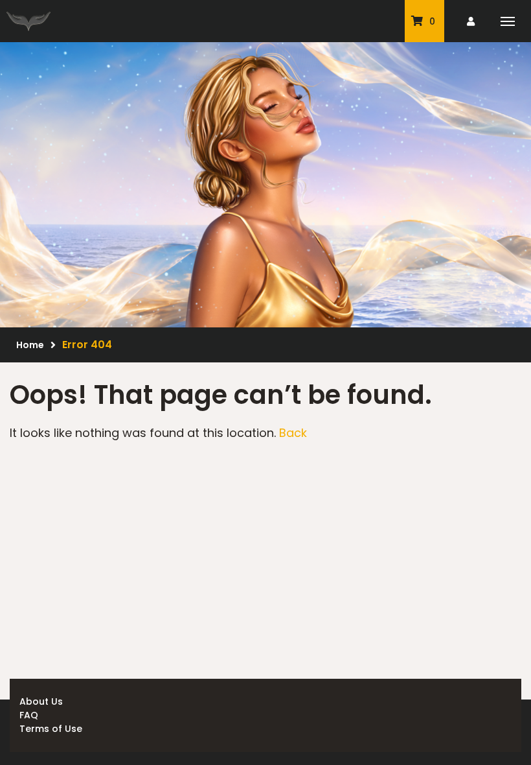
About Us (41, 701)
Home (30, 344)
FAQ (28, 715)
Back (293, 433)
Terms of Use (50, 728)
